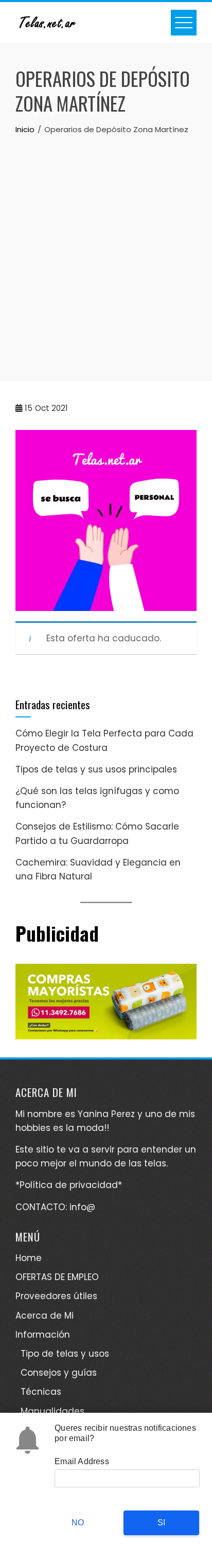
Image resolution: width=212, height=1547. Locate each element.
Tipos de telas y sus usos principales (96, 769)
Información (42, 1334)
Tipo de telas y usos (65, 1353)
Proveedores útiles (56, 1296)
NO (78, 1522)
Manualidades (52, 1411)
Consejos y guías (59, 1372)
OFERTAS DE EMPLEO (57, 1277)
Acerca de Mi (44, 1315)
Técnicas (41, 1392)
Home (28, 1258)
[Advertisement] (106, 247)
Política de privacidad (69, 1185)
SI (161, 1522)
